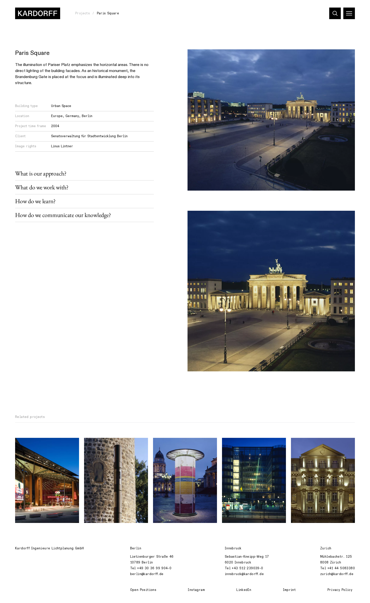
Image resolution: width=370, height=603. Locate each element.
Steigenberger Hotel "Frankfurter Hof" (313, 447)
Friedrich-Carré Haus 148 (248, 444)
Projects (82, 13)
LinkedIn (243, 590)
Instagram (196, 590)
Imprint (289, 590)
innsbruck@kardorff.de (244, 574)
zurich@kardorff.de (336, 574)
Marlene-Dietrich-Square (41, 444)
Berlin (87, 116)
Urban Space (61, 106)
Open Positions (143, 590)
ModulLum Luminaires (106, 444)
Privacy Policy (339, 590)
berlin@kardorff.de (147, 574)
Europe (57, 116)
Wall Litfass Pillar (173, 444)
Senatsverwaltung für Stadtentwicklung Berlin (89, 136)
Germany (72, 116)
